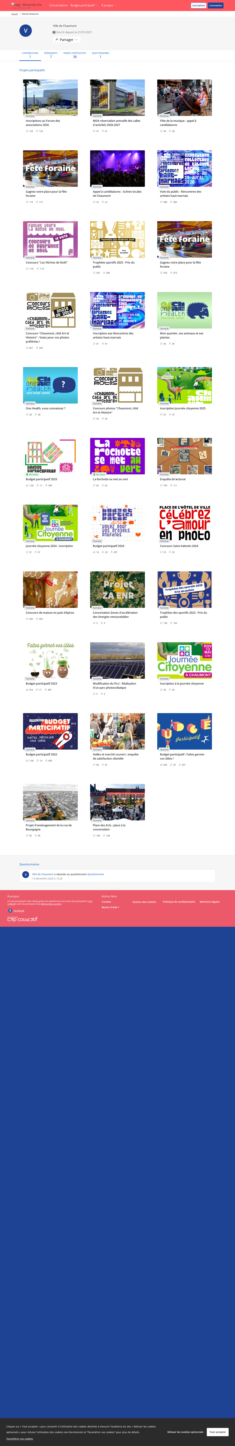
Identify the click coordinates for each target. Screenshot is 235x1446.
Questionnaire (96, 874)
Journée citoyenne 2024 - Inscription (49, 546)
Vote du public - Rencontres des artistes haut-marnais (180, 194)
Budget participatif (83, 5)
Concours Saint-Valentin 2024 (179, 546)
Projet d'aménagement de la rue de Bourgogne (49, 827)
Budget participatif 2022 (41, 754)
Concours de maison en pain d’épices (50, 613)
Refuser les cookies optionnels (185, 1432)
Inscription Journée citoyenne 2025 (183, 408)
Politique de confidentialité (179, 901)
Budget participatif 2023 (41, 683)
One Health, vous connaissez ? (45, 408)
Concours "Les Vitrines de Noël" (46, 262)
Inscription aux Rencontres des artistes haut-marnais (113, 335)
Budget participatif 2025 (41, 479)
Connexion (215, 5)
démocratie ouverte (51, 903)
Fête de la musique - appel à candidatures (178, 123)
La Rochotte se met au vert (110, 479)
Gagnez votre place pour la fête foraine (46, 194)
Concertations (58, 5)
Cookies (106, 901)
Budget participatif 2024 (108, 546)
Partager (66, 39)
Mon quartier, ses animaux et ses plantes (181, 335)
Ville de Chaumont (30, 14)
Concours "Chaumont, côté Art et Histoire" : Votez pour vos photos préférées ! (47, 337)
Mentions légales (210, 901)
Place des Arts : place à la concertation (109, 827)
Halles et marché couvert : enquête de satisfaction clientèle (115, 756)
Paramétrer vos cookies (19, 1438)
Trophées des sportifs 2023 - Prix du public (183, 615)
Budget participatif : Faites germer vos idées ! (182, 756)
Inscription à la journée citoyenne (182, 683)
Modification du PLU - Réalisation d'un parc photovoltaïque (114, 686)
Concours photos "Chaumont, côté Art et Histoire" (115, 410)
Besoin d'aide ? (110, 907)
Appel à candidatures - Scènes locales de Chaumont (117, 194)
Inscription (198, 5)
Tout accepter (218, 1432)
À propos (107, 5)
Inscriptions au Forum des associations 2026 (43, 123)
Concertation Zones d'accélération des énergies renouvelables (115, 615)
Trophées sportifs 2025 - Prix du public (114, 264)
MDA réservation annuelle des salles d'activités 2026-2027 (116, 123)
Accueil (15, 14)
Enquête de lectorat (173, 479)
